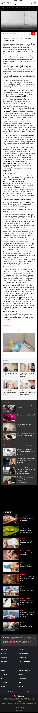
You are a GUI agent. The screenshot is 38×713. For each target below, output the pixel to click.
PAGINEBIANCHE (5, 699)
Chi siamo (4, 703)
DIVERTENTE (5, 649)
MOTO (3, 687)
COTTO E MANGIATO (25, 670)
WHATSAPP (22, 666)
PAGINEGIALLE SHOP (25, 698)
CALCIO (3, 678)
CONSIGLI (23, 515)
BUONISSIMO (33, 699)
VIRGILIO (10, 698)
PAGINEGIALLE (16, 698)
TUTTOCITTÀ (12, 699)
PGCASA (32, 698)
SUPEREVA (19, 701)
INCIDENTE (22, 678)
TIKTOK (21, 649)
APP (20, 683)
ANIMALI (4, 657)
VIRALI (22, 610)
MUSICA (3, 653)
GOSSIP (3, 670)
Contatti (10, 691)
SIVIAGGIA (21, 699)
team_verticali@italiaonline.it (13, 642)
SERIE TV (4, 662)
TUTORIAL (4, 674)
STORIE (21, 674)
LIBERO (5, 698)
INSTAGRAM (22, 657)
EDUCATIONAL (23, 653)
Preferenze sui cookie (31, 703)
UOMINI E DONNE (24, 662)
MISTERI (3, 666)
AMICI (21, 687)
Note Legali (10, 703)
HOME (2, 7)
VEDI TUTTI (30, 445)
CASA (6, 324)
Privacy (16, 703)
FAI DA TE (7, 7)
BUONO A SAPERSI (25, 551)
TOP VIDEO (4, 683)
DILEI (17, 699)
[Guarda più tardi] (29, 34)
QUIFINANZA (27, 699)
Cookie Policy (22, 703)
